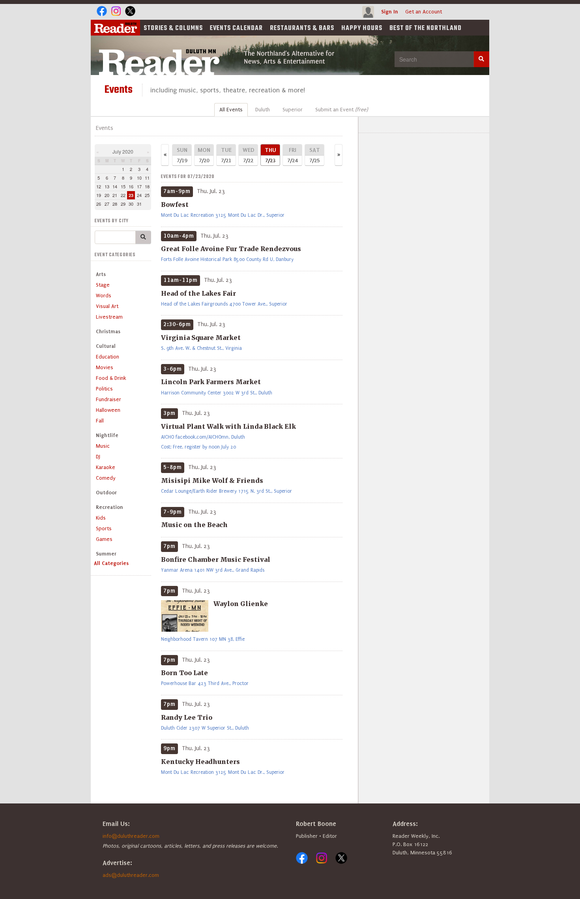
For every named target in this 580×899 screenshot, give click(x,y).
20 (107, 195)
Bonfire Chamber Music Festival (215, 559)
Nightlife (107, 435)
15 (123, 186)
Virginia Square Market (201, 338)
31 (139, 204)
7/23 (270, 154)
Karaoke (105, 467)
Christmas (108, 331)
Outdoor (106, 492)
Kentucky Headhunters (200, 762)
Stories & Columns (173, 28)
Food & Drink (111, 378)
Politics (104, 389)
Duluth (262, 110)
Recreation (109, 507)
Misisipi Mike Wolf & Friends (212, 480)
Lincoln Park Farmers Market (211, 382)
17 (139, 186)
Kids (101, 518)
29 (123, 204)
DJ (98, 457)
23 (131, 195)
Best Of (425, 28)
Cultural (106, 346)
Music (103, 446)
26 (98, 204)
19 (98, 195)
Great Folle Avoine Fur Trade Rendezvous (231, 249)
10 (139, 178)
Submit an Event (341, 110)
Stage (103, 285)
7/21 (226, 154)
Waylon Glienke (240, 604)
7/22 (248, 154)
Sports (104, 528)
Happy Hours (361, 28)
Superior (293, 110)
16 (131, 186)
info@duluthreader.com (131, 836)
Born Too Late (184, 673)
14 (114, 186)
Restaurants (302, 28)
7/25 (314, 154)
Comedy (106, 478)
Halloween (108, 410)
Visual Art (107, 306)
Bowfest (175, 204)
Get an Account (423, 12)
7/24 (292, 154)
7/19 (182, 154)
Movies (104, 367)
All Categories (111, 563)
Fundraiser (108, 399)
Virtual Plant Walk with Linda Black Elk (228, 426)
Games (104, 539)
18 (147, 186)
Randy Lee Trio (186, 717)
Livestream (109, 317)
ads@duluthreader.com (131, 875)
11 (147, 178)
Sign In (389, 12)
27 (107, 204)
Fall (100, 421)
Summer (106, 554)
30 (131, 204)
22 (123, 195)
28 (114, 204)
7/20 (204, 154)
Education (107, 357)
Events (236, 28)
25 (147, 195)
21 (114, 195)
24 (139, 195)
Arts (101, 274)
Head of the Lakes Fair (198, 293)
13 (107, 186)
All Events (231, 110)
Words (103, 295)
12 (98, 186)
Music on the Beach (194, 525)
